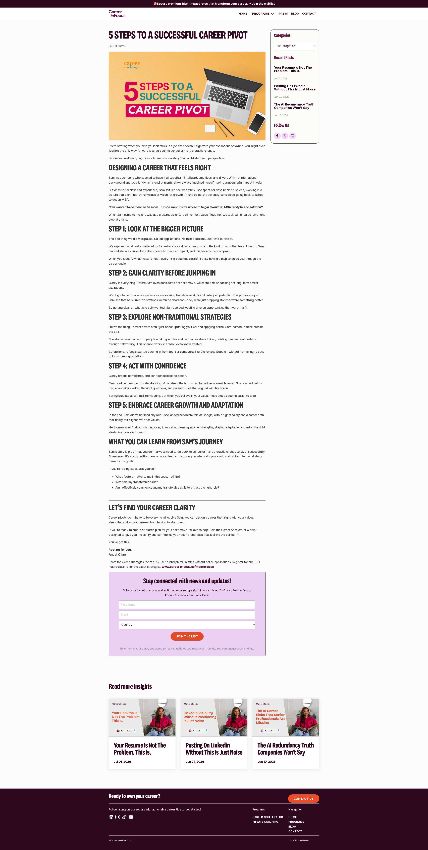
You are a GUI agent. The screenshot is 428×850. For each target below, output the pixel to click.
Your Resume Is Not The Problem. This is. (293, 69)
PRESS (283, 13)
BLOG (295, 13)
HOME (243, 13)
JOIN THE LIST (187, 636)
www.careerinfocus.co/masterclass (188, 566)
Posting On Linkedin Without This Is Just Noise (294, 87)
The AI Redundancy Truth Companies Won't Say (294, 106)
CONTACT (309, 13)
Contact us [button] (304, 798)
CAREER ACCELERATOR (267, 817)
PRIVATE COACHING (265, 821)
